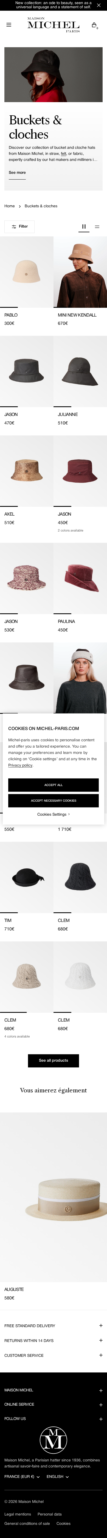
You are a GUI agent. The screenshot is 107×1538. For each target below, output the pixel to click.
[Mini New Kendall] (80, 272)
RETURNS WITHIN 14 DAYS (29, 1341)
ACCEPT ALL (53, 785)
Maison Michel (31, 1502)
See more (17, 173)
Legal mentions (17, 1514)
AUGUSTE (14, 1290)
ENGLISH (55, 1477)
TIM (7, 921)
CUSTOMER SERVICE (24, 1356)
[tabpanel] (53, 1206)
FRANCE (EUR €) (19, 1477)
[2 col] (83, 226)
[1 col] (97, 226)
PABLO (11, 315)
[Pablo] (27, 272)
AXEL (9, 514)
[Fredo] (27, 678)
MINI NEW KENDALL (77, 315)
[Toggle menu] (8, 24)
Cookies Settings (51, 814)
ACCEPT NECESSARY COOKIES (53, 800)
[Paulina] (80, 578)
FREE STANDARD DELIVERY (29, 1326)
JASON (11, 415)
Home (9, 206)
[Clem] (80, 877)
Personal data (50, 1514)
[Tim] (27, 877)
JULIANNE (68, 415)
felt (63, 154)
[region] (54, 769)
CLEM (63, 921)
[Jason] (27, 371)
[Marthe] (80, 678)
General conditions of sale (27, 1524)
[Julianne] (80, 371)
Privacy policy (20, 765)
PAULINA (66, 622)
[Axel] (27, 471)
